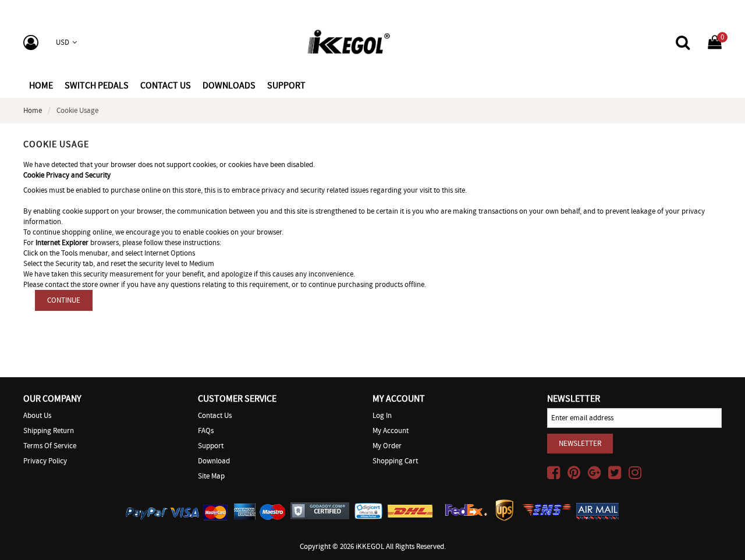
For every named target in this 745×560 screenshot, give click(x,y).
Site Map (211, 476)
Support (211, 446)
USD (62, 42)
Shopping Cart (395, 461)
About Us (37, 415)
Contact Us (215, 415)
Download (214, 461)
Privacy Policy (45, 461)
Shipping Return (48, 430)
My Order (387, 446)
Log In (382, 415)
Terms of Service (49, 446)
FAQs (206, 430)
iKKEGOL (370, 546)
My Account (390, 430)
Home (41, 85)
